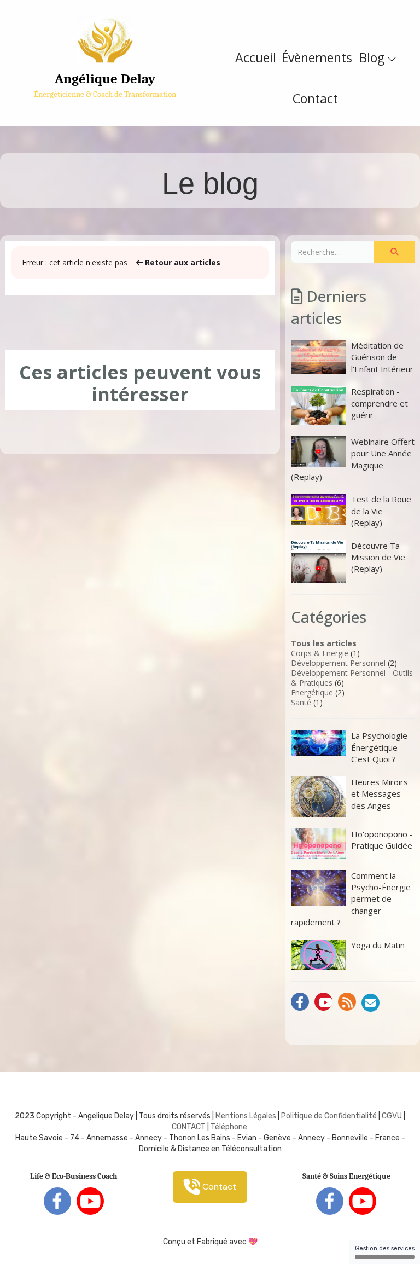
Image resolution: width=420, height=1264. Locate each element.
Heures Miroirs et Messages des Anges (379, 793)
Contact (315, 98)
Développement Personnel (338, 663)
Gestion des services (385, 1248)
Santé (301, 702)
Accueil (255, 57)
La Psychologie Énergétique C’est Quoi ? (379, 747)
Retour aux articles (181, 262)
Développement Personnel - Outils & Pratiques (352, 678)
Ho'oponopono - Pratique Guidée (382, 839)
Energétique (312, 692)
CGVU (392, 1116)
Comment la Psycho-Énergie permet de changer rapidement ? (351, 899)
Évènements (317, 57)
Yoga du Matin (378, 945)
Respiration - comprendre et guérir (379, 403)
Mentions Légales (245, 1116)
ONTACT (191, 1127)
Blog (373, 57)
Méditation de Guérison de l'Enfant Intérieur (382, 357)
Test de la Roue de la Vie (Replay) (381, 511)
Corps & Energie (319, 653)
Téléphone (229, 1127)
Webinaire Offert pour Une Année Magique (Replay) (353, 459)
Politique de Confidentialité (329, 1116)
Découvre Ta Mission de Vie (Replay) (378, 557)
